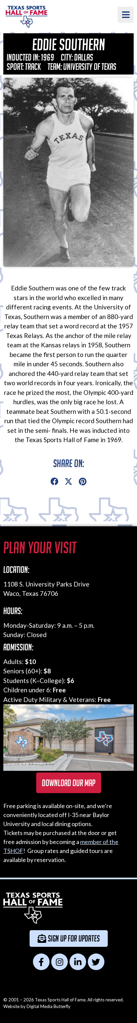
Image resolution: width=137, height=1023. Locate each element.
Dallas (83, 57)
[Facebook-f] (41, 961)
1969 (47, 57)
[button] (54, 481)
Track (33, 67)
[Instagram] (59, 961)
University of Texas (89, 67)
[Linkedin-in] (77, 961)
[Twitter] (96, 961)
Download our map (68, 783)
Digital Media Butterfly (48, 1006)
